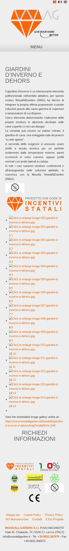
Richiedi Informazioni (34, 435)
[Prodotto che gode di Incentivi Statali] (34, 204)
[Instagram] (39, 2)
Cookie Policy (32, 514)
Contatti (37, 519)
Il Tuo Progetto (55, 519)
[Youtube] (46, 2)
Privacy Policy (54, 514)
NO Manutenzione (17, 519)
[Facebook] (32, 2)
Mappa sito (13, 514)
